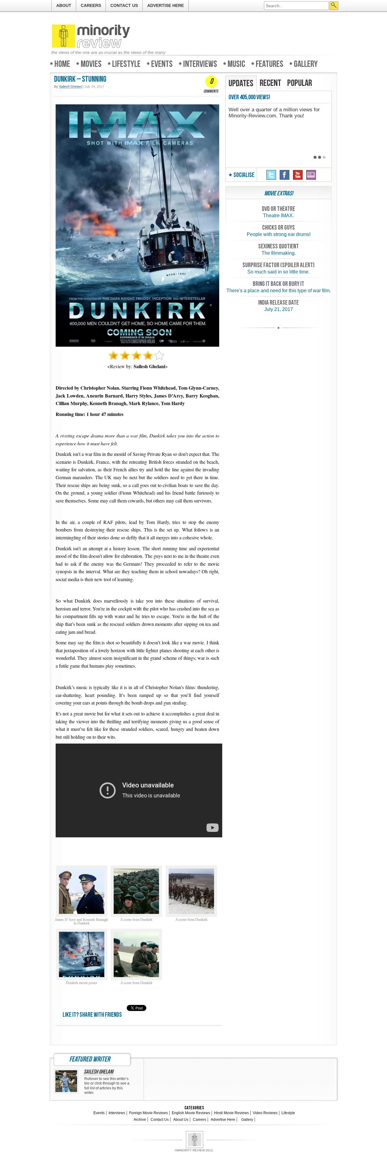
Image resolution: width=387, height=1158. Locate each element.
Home (62, 64)
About (63, 5)
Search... (334, 5)
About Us (180, 1119)
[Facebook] (284, 175)
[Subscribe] (311, 175)
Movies (91, 64)
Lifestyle (126, 64)
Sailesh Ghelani (98, 1072)
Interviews (200, 64)
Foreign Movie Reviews (148, 1113)
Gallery (306, 64)
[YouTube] (298, 175)
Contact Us (124, 5)
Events (162, 64)
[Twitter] (271, 175)
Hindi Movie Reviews (231, 1113)
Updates (241, 83)
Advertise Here (165, 5)
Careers (91, 5)
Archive (140, 1119)
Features (269, 64)
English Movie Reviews (191, 1113)
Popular (299, 83)
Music (236, 64)
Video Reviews (265, 1113)
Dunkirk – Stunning (80, 79)
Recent (270, 83)
